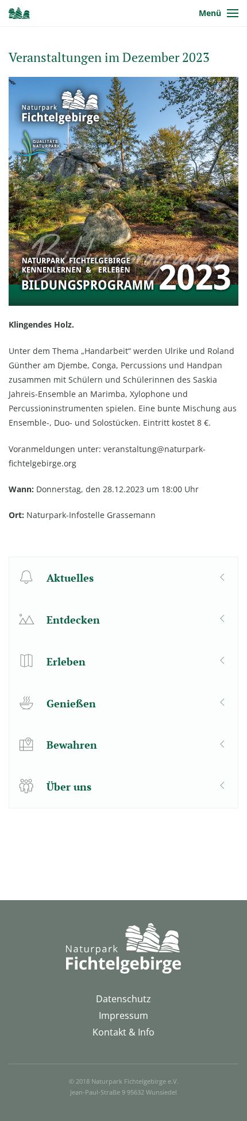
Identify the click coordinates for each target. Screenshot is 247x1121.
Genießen (71, 703)
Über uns (69, 786)
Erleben (66, 661)
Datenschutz (123, 998)
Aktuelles (70, 578)
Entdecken (73, 619)
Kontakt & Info (123, 1032)
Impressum (123, 1015)
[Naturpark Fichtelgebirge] (19, 13)
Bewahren (72, 745)
